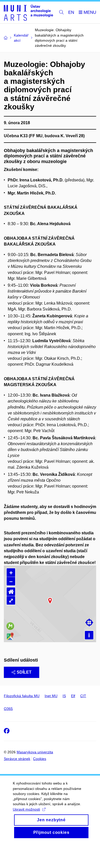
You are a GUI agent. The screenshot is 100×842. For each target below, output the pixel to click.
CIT (83, 696)
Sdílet (24, 672)
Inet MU (51, 696)
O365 (8, 709)
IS (64, 696)
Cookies (39, 759)
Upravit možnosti (26, 809)
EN (71, 12)
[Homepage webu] (28, 12)
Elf (73, 696)
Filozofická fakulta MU (21, 696)
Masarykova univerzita (35, 752)
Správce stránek (17, 759)
